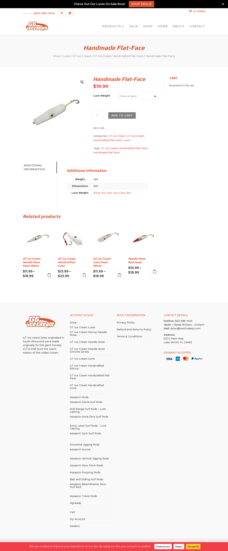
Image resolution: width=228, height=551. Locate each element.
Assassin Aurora (80, 449)
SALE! (134, 26)
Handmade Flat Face (106, 152)
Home (162, 26)
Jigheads (75, 503)
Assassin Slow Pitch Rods (86, 465)
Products (111, 26)
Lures (66, 56)
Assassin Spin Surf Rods (85, 433)
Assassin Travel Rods (83, 496)
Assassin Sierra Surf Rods (86, 402)
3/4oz (96, 192)
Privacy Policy (126, 322)
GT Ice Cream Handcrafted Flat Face (89, 377)
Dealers (75, 526)
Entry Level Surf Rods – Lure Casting (88, 427)
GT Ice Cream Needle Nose (87, 342)
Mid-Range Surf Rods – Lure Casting (88, 410)
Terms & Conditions (129, 336)
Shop (148, 26)
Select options (49, 274)
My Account (77, 519)
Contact (197, 26)
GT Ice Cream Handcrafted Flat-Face (118, 56)
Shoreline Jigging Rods (85, 444)
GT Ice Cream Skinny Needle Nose (88, 334)
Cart (72, 512)
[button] (82, 82)
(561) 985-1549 (39, 13)
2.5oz (122, 192)
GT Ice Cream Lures (82, 327)
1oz (103, 192)
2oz (115, 192)
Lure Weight (101, 95)
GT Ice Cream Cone (82, 358)
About (179, 26)
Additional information (34, 167)
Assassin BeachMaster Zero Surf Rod (88, 486)
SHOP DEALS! (141, 4)
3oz (128, 192)
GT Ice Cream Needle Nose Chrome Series (87, 350)
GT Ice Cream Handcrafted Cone (87, 387)
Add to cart (122, 115)
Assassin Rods (79, 397)
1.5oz (109, 192)
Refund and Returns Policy (134, 329)
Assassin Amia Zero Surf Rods (89, 416)
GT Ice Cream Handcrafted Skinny (87, 367)
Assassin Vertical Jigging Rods (89, 458)
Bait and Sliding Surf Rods (86, 479)
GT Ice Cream (81, 56)
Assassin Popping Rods (85, 472)
